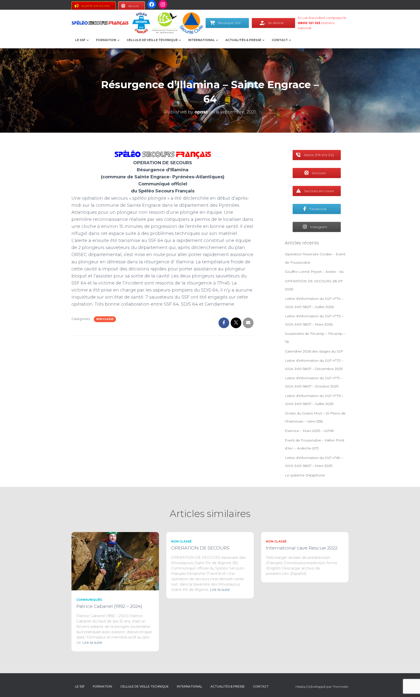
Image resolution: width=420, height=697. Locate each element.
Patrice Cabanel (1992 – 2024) (109, 606)
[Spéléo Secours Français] (100, 23)
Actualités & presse (243, 40)
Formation (106, 40)
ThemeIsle (340, 686)
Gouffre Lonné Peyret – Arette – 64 (314, 271)
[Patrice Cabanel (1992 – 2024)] (115, 561)
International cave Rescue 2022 (301, 548)
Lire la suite (92, 642)
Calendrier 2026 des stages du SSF (314, 351)
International (202, 40)
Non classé (105, 319)
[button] (87, 40)
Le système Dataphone (305, 475)
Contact (280, 40)
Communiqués (89, 600)
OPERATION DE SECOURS (200, 548)
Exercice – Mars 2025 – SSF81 (309, 431)
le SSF (80, 40)
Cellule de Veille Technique (152, 40)
